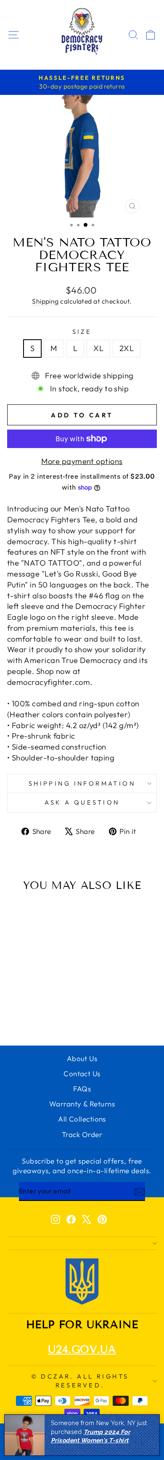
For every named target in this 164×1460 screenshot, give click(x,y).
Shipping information (82, 783)
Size (82, 332)
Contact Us (82, 1073)
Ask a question (82, 802)
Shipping (45, 301)
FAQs (82, 1088)
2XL (126, 348)
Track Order (82, 1134)
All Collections (82, 1118)
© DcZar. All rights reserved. (80, 1380)
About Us (82, 1058)
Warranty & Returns (82, 1103)
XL (98, 348)
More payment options (81, 461)
